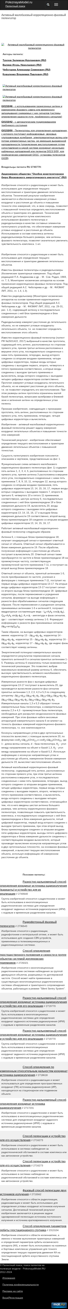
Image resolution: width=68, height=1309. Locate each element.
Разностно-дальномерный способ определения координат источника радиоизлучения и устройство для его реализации (33, 1002)
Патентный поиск (15, 6)
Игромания (8, 1278)
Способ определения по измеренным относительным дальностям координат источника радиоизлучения (33, 1071)
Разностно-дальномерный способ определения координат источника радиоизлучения (33, 1103)
